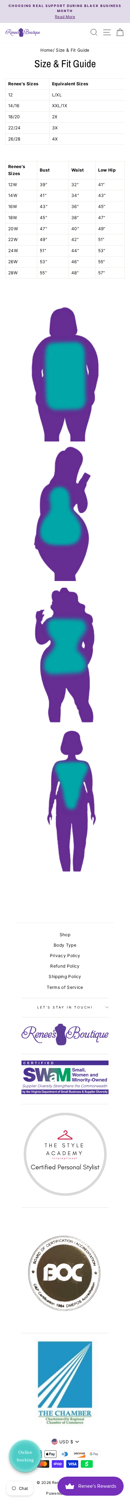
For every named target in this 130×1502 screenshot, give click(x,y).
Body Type (65, 945)
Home (46, 50)
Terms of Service (65, 987)
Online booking (25, 1456)
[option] (65, 11)
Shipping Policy (65, 976)
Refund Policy (65, 966)
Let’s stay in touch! (65, 1007)
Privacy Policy (65, 955)
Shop (65, 934)
